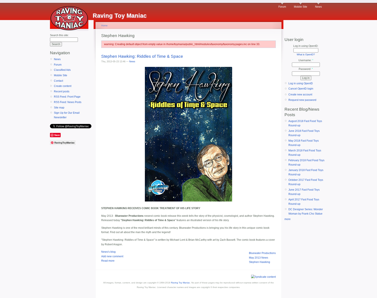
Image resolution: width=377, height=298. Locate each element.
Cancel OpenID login (300, 88)
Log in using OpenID (300, 83)
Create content (62, 86)
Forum (282, 6)
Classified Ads (62, 69)
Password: (306, 69)
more (287, 219)
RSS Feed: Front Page (67, 96)
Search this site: (59, 35)
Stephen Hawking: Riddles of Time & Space (142, 56)
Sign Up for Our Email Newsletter (67, 115)
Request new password (302, 100)
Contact (58, 80)
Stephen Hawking (259, 262)
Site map (59, 107)
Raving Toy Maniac (180, 282)
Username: (305, 60)
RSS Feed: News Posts (67, 102)
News (318, 6)
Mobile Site (300, 6)
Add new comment (112, 256)
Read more (108, 260)
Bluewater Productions (262, 253)
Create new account (300, 94)
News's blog (108, 251)
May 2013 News (258, 257)
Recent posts (61, 91)
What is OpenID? (306, 54)
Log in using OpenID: (305, 45)
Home (104, 25)
